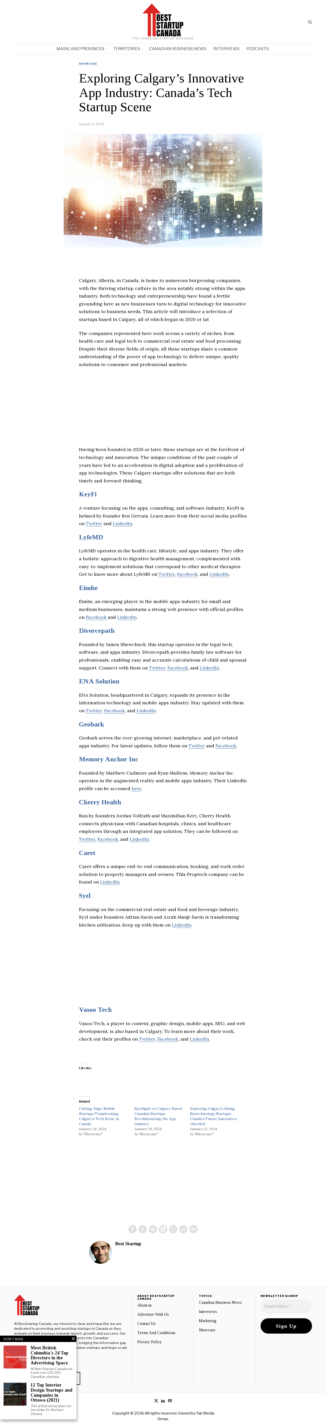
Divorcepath (97, 630)
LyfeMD (91, 537)
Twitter (94, 523)
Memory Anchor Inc (108, 759)
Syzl (84, 895)
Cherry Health (100, 802)
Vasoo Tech (95, 1009)
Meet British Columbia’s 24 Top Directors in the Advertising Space (49, 1355)
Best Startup (128, 1243)
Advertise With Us (153, 1314)
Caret (87, 853)
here (137, 788)
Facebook (187, 574)
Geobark (91, 724)
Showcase (88, 63)
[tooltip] (132, 1229)
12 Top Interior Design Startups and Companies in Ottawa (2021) (51, 1393)
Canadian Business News (220, 1302)
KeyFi (88, 494)
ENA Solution (99, 681)
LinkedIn (122, 523)
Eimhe (88, 588)
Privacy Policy (149, 1342)
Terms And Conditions (156, 1333)
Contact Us (146, 1323)
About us (144, 1305)
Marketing (207, 1321)
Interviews (208, 1311)
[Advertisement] (163, 410)
